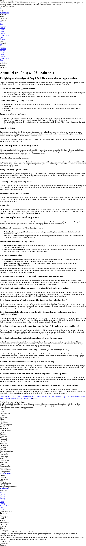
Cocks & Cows (5, 397)
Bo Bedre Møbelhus (54, 397)
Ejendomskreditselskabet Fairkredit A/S (19, 398)
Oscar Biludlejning (28, 397)
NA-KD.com (16, 397)
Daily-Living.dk (41, 397)
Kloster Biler (75, 397)
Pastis (35, 398)
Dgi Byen (66, 397)
